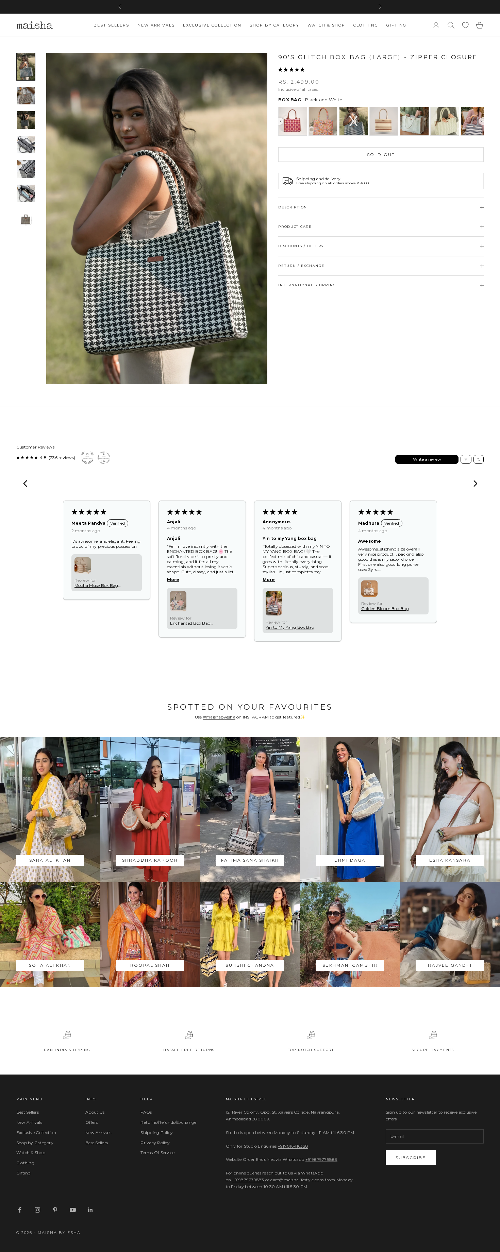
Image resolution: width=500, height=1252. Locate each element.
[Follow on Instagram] (37, 1209)
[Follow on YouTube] (72, 1209)
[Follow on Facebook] (19, 1209)
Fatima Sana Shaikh (250, 860)
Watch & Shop (326, 25)
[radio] (292, 121)
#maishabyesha (219, 717)
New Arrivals (156, 25)
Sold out (381, 154)
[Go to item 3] (25, 120)
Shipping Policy (156, 1132)
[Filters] (466, 459)
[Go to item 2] (25, 95)
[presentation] (280, 121)
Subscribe (411, 1157)
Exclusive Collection (212, 25)
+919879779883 (321, 1159)
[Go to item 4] (25, 144)
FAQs (146, 1112)
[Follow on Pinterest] (55, 1209)
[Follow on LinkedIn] (90, 1209)
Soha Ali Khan (50, 965)
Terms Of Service (157, 1152)
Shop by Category (274, 25)
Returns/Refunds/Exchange (168, 1122)
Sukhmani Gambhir (350, 965)
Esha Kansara (450, 860)
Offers (91, 1122)
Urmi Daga (350, 860)
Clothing (365, 25)
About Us (94, 1112)
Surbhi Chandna (250, 965)
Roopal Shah (150, 965)
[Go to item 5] (25, 169)
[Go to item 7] (25, 217)
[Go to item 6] (25, 193)
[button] (291, 69)
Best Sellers (111, 25)
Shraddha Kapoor (150, 860)
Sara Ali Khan (50, 860)
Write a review (427, 459)
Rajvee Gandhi (450, 965)
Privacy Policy (154, 1142)
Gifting (396, 25)
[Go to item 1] (25, 67)
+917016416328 (293, 1146)
